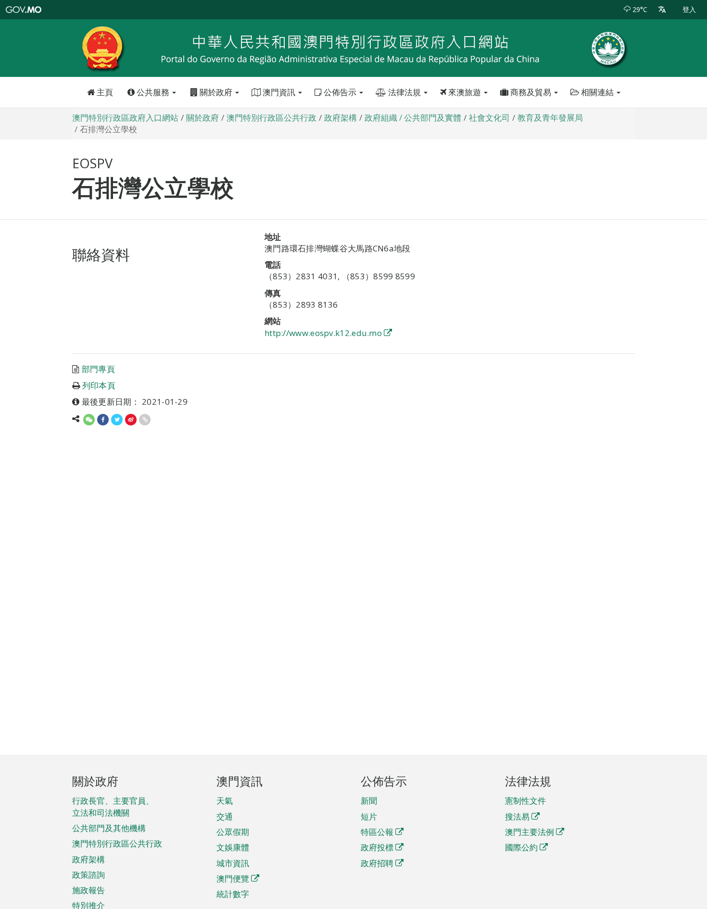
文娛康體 (232, 847)
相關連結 (597, 92)
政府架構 (88, 859)
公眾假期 (232, 831)
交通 (224, 816)
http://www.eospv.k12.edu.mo (323, 332)
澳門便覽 (232, 878)
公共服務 (153, 92)
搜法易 (517, 816)
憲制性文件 (525, 800)
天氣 (224, 800)
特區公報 (377, 831)
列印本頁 (98, 385)
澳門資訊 (279, 92)
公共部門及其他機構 (109, 828)
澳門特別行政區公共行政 (117, 843)
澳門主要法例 (529, 831)
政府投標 (377, 847)
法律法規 (404, 92)
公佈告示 (340, 92)
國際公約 (521, 847)
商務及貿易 (530, 92)
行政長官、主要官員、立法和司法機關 (113, 806)
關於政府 (216, 92)
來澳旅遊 (464, 92)
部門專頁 (98, 368)
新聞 (369, 800)
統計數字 (232, 893)
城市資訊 (232, 863)
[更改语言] (662, 9)
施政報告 (88, 890)
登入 (689, 9)
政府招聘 (377, 863)
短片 (369, 816)
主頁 (104, 92)
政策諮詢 (88, 874)
